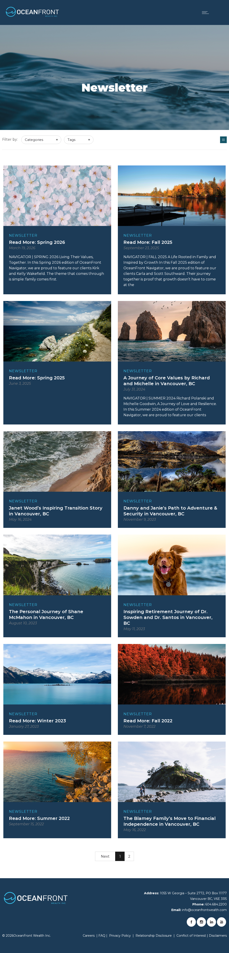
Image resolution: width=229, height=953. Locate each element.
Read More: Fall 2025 (147, 242)
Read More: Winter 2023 (37, 720)
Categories (34, 140)
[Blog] (223, 139)
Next (105, 856)
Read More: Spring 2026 (37, 242)
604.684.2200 (216, 904)
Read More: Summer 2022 (39, 818)
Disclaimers (218, 936)
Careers (89, 936)
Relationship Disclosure (154, 936)
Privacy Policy (120, 936)
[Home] (32, 13)
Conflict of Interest (191, 936)
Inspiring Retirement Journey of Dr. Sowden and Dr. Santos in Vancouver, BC (167, 617)
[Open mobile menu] (206, 12)
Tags (71, 140)
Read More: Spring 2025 (37, 377)
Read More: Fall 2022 (147, 720)
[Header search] (219, 12)
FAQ (101, 936)
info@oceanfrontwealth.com (204, 910)
